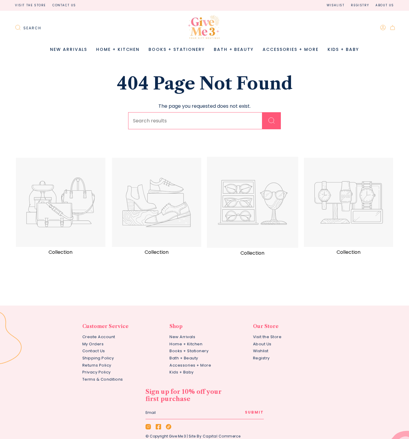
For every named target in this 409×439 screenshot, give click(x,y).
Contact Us (64, 5)
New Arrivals (182, 337)
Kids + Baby (181, 372)
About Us (384, 5)
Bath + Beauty (183, 358)
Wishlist (336, 5)
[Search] (271, 120)
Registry (360, 5)
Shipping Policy (98, 358)
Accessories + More (190, 365)
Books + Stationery (188, 351)
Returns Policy (96, 365)
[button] (118, 49)
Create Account (98, 337)
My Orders (93, 344)
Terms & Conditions (102, 379)
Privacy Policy (96, 372)
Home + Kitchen (185, 344)
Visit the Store (30, 5)
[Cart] (392, 27)
